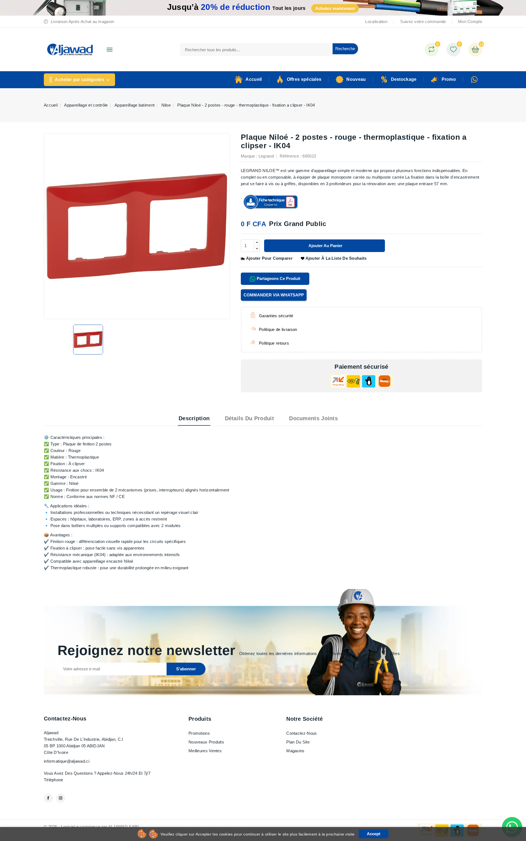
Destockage (404, 79)
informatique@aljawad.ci (66, 761)
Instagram (60, 798)
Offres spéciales (304, 79)
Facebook (48, 798)
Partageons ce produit (278, 278)
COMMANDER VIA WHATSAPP (274, 295)
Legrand (266, 156)
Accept (373, 833)
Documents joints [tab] (313, 418)
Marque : (249, 156)
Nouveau (356, 79)
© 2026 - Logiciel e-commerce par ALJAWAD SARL (92, 826)
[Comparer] (431, 49)
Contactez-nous (65, 719)
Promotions (199, 733)
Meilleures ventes (205, 750)
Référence (289, 156)
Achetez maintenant (335, 8)
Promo (449, 79)
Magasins (295, 750)
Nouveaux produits (206, 742)
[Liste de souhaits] (453, 49)
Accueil (253, 79)
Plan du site (298, 742)
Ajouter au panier (325, 245)
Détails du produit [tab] (249, 418)
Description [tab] (194, 418)
